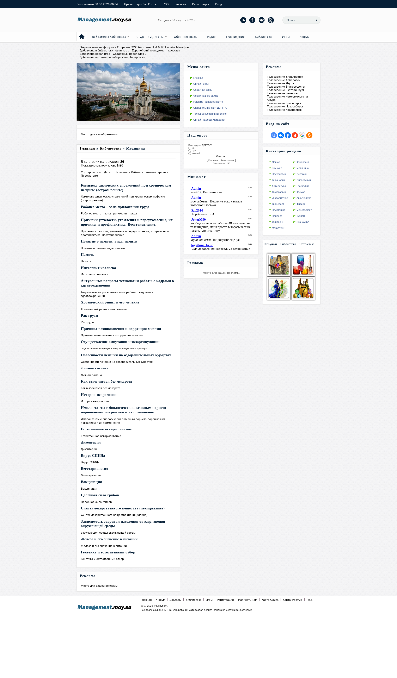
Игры (286, 37)
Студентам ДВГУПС (150, 37)
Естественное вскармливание (106, 429)
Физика (301, 204)
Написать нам (247, 599)
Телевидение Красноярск (284, 103)
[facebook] (252, 20)
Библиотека (263, 37)
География (303, 186)
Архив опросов (227, 160)
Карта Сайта (270, 599)
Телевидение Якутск (280, 83)
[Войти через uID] (274, 135)
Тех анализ (278, 180)
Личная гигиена (94, 368)
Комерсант (303, 162)
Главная (180, 4)
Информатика (280, 198)
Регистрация (200, 4)
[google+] (271, 20)
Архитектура (304, 198)
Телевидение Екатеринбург (285, 90)
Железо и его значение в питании (109, 539)
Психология (279, 174)
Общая (276, 162)
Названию (121, 172)
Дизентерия (91, 442)
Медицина (303, 168)
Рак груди (89, 315)
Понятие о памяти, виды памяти (109, 241)
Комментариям (156, 172)
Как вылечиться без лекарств (106, 381)
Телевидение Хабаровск (283, 80)
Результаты (213, 160)
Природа (277, 216)
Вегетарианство (94, 468)
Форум (304, 37)
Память (87, 254)
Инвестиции (304, 180)
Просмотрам (89, 175)
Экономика (303, 222)
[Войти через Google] (302, 135)
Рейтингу (137, 172)
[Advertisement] (197, 642)
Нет (194, 151)
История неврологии (99, 395)
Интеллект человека (98, 268)
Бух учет (277, 168)
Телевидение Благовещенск (286, 86)
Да (193, 148)
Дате (107, 172)
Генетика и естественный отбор (108, 552)
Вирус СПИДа (93, 455)
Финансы (277, 222)
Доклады (175, 599)
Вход (218, 4)
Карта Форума (292, 599)
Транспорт (278, 204)
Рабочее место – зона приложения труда (115, 207)
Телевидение (235, 37)
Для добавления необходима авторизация (221, 248)
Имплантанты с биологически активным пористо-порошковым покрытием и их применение (124, 410)
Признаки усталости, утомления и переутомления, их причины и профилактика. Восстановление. (127, 222)
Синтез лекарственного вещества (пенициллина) (123, 508)
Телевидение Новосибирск (285, 106)
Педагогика (278, 210)
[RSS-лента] (243, 20)
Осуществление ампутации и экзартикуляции (120, 342)
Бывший (196, 153)
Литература (279, 186)
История (302, 174)
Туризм (301, 216)
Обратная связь (185, 37)
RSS (166, 4)
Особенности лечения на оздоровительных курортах (126, 355)
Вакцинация (91, 482)
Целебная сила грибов (100, 495)
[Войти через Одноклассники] (309, 135)
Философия (279, 192)
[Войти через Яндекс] (295, 135)
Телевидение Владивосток (285, 76)
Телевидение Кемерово (283, 93)
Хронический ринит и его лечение (110, 302)
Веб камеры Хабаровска (109, 37)
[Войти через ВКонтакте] (281, 135)
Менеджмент (304, 210)
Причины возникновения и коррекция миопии (121, 329)
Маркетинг (278, 228)
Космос (301, 192)
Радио (211, 37)
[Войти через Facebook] (288, 135)
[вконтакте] (262, 20)
